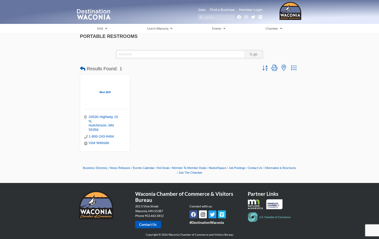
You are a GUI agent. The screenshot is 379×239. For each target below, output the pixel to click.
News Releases (120, 168)
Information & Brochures (280, 168)
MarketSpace (217, 168)
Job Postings (237, 168)
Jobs (201, 10)
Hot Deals (163, 168)
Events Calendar (143, 168)
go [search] (255, 54)
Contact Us (255, 168)
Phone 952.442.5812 (149, 215)
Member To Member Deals (189, 168)
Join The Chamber (190, 172)
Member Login (251, 10)
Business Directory (95, 168)
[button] (82, 69)
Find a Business (222, 10)
